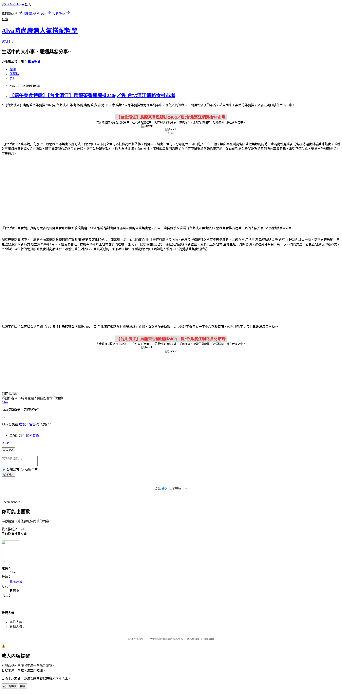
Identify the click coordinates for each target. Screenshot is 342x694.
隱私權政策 (193, 639)
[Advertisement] (171, 190)
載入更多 (8, 450)
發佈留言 (8, 474)
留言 (32, 424)
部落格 (14, 74)
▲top (5, 442)
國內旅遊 (32, 435)
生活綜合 (34, 61)
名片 (13, 78)
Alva (5, 402)
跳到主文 (8, 41)
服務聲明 (208, 639)
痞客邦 (23, 424)
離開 (22, 686)
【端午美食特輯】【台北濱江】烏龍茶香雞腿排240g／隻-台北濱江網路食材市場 (92, 95)
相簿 (13, 69)
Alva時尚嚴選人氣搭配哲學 (40, 30)
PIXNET (141, 639)
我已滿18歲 (9, 686)
